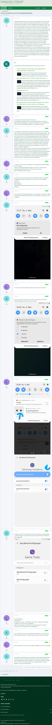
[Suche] (49, 8)
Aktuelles (10, 8)
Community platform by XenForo (13, 720)
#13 (49, 630)
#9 (49, 296)
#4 (49, 161)
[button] (6, 8)
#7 (49, 202)
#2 (49, 116)
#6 (49, 190)
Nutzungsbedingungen (9, 723)
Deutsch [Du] (3, 722)
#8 (49, 284)
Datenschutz (17, 723)
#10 (49, 379)
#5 (49, 174)
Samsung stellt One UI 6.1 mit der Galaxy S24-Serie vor (32, 78)
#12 (49, 615)
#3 (49, 128)
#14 (49, 642)
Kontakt (2, 723)
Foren (3, 8)
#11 (49, 530)
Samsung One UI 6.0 (22, 90)
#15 (49, 654)
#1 (49, 18)
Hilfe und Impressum (24, 723)
